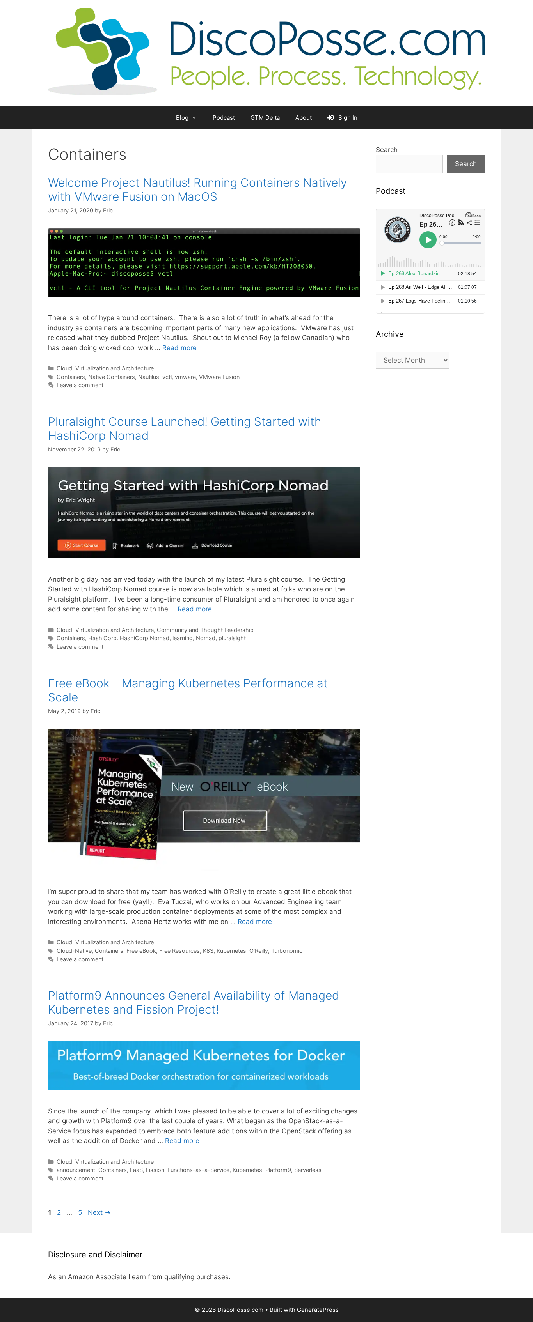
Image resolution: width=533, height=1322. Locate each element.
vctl (167, 376)
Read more (179, 348)
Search (387, 150)
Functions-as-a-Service (198, 1169)
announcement (76, 1169)
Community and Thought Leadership (205, 629)
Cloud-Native (74, 950)
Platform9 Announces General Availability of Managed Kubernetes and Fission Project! (193, 1002)
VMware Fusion (219, 376)
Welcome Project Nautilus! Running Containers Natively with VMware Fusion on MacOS (197, 189)
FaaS (136, 1169)
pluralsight (232, 638)
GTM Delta (265, 117)
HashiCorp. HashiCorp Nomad (128, 638)
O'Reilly (258, 950)
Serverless (308, 1169)
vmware (185, 376)
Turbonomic (286, 950)
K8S (208, 950)
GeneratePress (318, 1309)
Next (99, 1212)
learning (182, 638)
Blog (182, 117)
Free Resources (179, 950)
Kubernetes (231, 950)
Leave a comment (80, 385)
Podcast (224, 117)
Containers (71, 376)
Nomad (205, 638)
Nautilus (148, 376)
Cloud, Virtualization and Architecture (105, 368)
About (303, 117)
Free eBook (141, 950)
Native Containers (111, 376)
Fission (155, 1169)
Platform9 (278, 1169)
